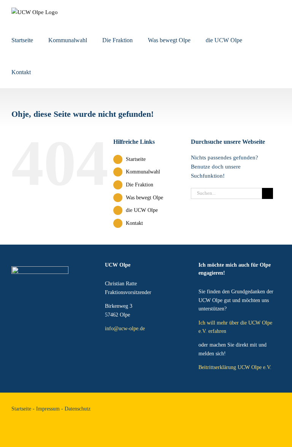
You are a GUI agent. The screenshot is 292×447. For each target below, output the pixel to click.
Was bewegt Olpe (144, 197)
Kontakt (134, 223)
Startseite (136, 159)
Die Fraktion (139, 185)
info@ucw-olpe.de (125, 328)
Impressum (48, 409)
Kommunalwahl (143, 172)
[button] (48, 72)
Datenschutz (77, 409)
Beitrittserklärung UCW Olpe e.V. (234, 367)
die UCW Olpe (142, 210)
